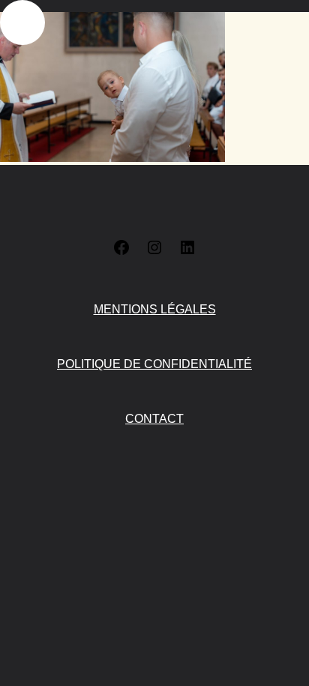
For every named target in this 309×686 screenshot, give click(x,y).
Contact (154, 418)
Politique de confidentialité (154, 364)
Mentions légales (155, 309)
